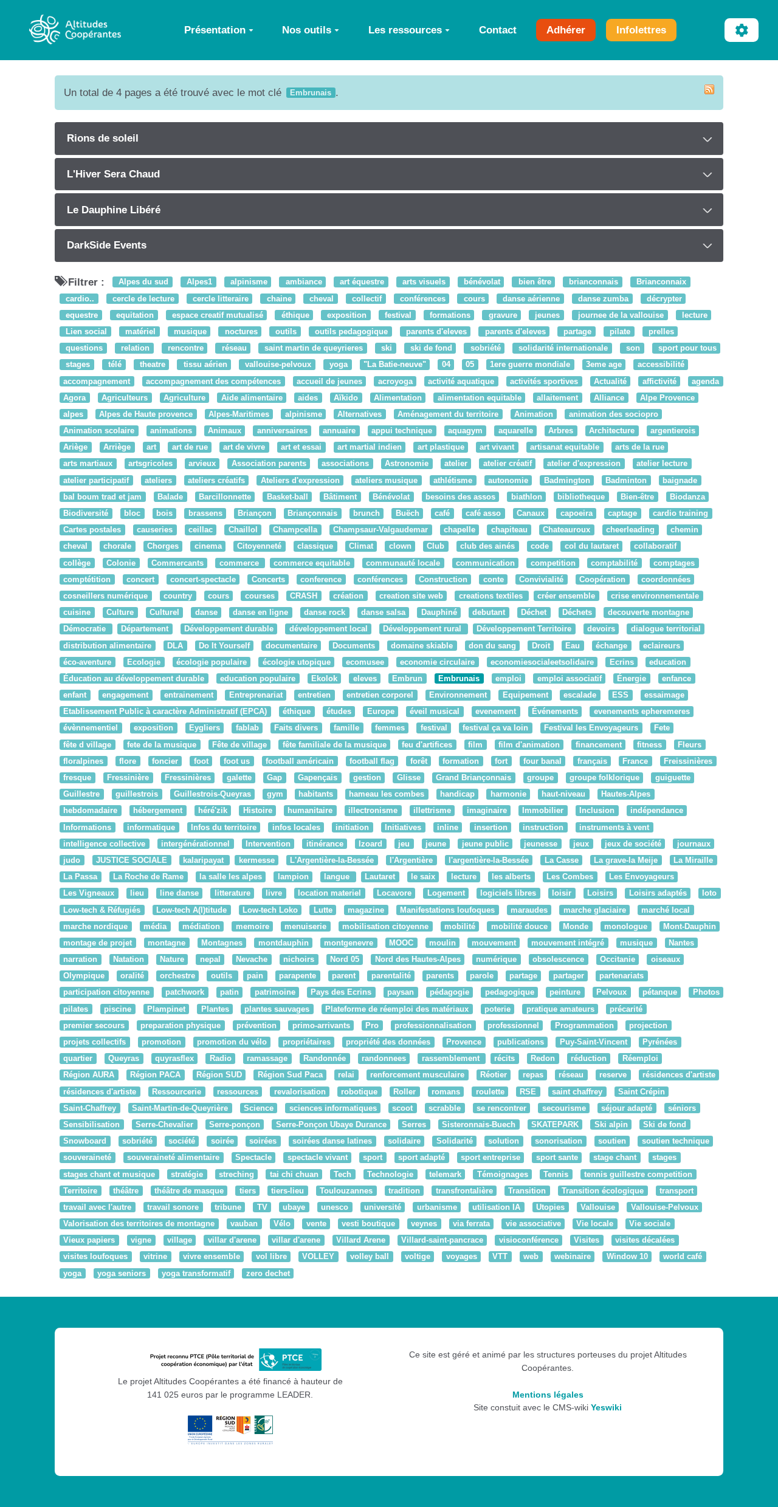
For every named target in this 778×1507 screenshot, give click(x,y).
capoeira (576, 513)
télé (114, 364)
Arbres (560, 430)
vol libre (271, 1257)
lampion (293, 876)
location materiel (329, 893)
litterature (232, 893)
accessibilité (661, 364)
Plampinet (166, 1009)
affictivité (659, 381)
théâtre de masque (189, 1190)
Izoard (370, 843)
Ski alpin (611, 1124)
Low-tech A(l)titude (191, 910)
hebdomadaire (90, 810)
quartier (77, 1058)
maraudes (529, 910)
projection (648, 1025)
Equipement (525, 694)
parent (344, 976)
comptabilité (614, 563)
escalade (579, 694)
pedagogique (509, 992)
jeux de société (633, 843)
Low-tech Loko (270, 910)
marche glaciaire (594, 910)
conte (493, 579)
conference (321, 579)
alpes (73, 414)
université (382, 1207)
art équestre (360, 282)
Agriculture (184, 397)
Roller (404, 1091)
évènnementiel (90, 728)
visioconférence (529, 1240)
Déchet (533, 612)
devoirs (601, 629)
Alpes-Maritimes (238, 414)
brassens (205, 513)
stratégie (187, 1174)
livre (274, 893)
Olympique (84, 976)
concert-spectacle (203, 579)
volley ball (369, 1257)
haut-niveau (563, 793)
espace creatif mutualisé (216, 315)
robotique (359, 1091)
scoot (402, 1108)
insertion (491, 827)
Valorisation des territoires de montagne (139, 1223)
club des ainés (487, 546)
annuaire (339, 430)
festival (396, 315)
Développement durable (229, 629)
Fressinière (128, 777)
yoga (337, 364)
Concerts (268, 579)
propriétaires (307, 1041)
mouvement (494, 942)
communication (485, 563)
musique (189, 331)
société (181, 1140)
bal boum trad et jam (102, 496)
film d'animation (529, 744)
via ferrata (471, 1223)
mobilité (459, 926)
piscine (117, 1009)
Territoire (80, 1190)
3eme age (604, 364)
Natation (128, 959)
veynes (424, 1223)
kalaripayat (204, 860)
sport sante (557, 1157)
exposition (346, 315)
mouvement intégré (567, 942)
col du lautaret (592, 546)
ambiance (302, 282)
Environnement (458, 694)
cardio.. (78, 298)
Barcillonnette (225, 496)
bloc (132, 513)
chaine (278, 298)
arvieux (202, 464)
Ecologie (143, 662)
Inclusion (596, 810)
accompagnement (96, 381)
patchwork (184, 992)
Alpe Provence (667, 397)
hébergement (157, 810)
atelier (455, 464)
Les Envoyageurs (641, 876)
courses (260, 595)
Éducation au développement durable (133, 678)
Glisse (409, 777)
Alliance (609, 397)
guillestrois (136, 793)
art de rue (190, 447)
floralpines (83, 761)
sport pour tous (686, 347)
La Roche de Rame (148, 876)
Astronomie (407, 464)
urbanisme (437, 1207)
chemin (684, 529)
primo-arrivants (321, 1025)
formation (460, 761)
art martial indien (369, 447)
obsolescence (558, 959)
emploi (508, 678)
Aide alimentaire (252, 397)
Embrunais (459, 678)
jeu (404, 843)
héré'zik (212, 810)
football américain (300, 761)
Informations (87, 827)
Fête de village (239, 744)
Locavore (394, 893)
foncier (165, 761)
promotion (161, 1041)
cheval (320, 298)
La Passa (80, 876)
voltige (417, 1257)
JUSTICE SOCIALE (131, 860)
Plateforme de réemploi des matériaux (397, 1009)
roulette (490, 1091)
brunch (366, 513)
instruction (543, 827)
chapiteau (509, 529)
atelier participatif (96, 480)
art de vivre (244, 447)
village (179, 1240)
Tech (342, 1174)
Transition (527, 1190)
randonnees (384, 1058)
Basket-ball (287, 496)
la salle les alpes (230, 876)
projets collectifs (94, 1041)
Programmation (584, 1025)
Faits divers (296, 728)
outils (285, 331)
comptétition (87, 579)
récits (504, 1058)
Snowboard (84, 1140)
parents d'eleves (435, 331)
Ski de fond (664, 1124)
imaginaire (487, 810)
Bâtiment (340, 496)
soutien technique (675, 1140)
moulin (442, 942)
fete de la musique (161, 744)
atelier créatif (507, 464)
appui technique (401, 430)
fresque (77, 777)
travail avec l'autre (97, 1207)
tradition (404, 1190)
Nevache (251, 959)
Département (144, 629)
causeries (155, 529)
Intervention (268, 843)
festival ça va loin (495, 728)
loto (709, 893)
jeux (581, 843)
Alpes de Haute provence (146, 414)
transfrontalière (464, 1190)
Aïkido (346, 397)
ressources (237, 1091)
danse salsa (383, 612)
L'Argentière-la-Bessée (332, 860)
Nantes (681, 942)
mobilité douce (519, 926)
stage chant (614, 1157)
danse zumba (602, 298)
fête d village (87, 744)
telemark (445, 1174)
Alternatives (359, 414)
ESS (620, 694)
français (592, 761)
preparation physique (180, 1025)
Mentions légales (548, 1394)
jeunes (546, 315)
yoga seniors (121, 1273)
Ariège (75, 447)
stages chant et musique (109, 1174)
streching (236, 1174)
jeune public (485, 843)
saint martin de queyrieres (312, 347)
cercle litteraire (219, 298)
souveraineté (87, 1157)
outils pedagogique (350, 331)
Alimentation (398, 397)
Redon (543, 1058)
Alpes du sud (142, 282)
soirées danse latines (332, 1140)
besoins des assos (460, 496)
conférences (422, 298)
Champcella (295, 529)
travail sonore (173, 1207)
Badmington (567, 480)
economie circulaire (437, 662)
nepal (210, 959)
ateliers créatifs (216, 480)
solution (503, 1140)
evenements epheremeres (642, 711)
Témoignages (502, 1174)
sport (372, 1157)
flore (127, 761)
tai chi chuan (294, 1174)
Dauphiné (439, 612)
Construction (443, 579)
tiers (247, 1190)
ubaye (294, 1207)
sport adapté (421, 1157)
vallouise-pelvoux (277, 364)
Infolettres (641, 29)
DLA (175, 645)
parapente (297, 976)
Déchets (577, 612)
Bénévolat (391, 496)
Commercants (177, 563)
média (155, 926)
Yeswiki (606, 1407)
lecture (693, 315)
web (531, 1257)
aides (308, 397)
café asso (483, 513)
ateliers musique (386, 480)
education (667, 662)
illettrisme (432, 810)
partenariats (621, 976)
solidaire (404, 1140)
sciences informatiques (333, 1108)
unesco (334, 1207)
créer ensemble (566, 595)
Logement (446, 893)
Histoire (257, 810)
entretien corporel (379, 694)
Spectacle (253, 1157)
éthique (294, 315)
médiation (201, 926)
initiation (352, 827)
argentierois (672, 430)
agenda (705, 381)
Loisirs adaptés (658, 893)
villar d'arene (232, 1240)
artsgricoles (150, 464)
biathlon (526, 496)
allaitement (557, 397)
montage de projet (97, 942)
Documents (353, 645)
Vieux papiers (89, 1240)
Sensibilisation (91, 1124)
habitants (315, 793)
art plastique (441, 447)
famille (346, 728)
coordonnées (665, 579)
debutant (488, 612)
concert (140, 579)
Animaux (224, 430)
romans (446, 1091)
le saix (423, 876)
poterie (497, 1009)
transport (676, 1190)
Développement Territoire (524, 629)
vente (316, 1223)
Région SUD (219, 1075)
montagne (166, 942)
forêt (418, 761)
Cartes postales (92, 529)
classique (315, 546)
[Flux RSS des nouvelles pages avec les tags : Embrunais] (709, 89)
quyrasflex (174, 1058)
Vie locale (594, 1223)
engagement (125, 694)
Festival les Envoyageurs (591, 728)
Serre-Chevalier (164, 1124)
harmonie (508, 793)
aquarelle (515, 430)
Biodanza (687, 496)
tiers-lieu (287, 1190)
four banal (542, 761)
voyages (461, 1257)
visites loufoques (95, 1257)
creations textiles (492, 595)
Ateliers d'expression (300, 480)
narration (80, 959)
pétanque (659, 992)
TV (262, 1207)
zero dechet (268, 1273)
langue (338, 876)
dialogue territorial (666, 629)
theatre (151, 364)
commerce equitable (312, 563)
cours (473, 298)
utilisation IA (496, 1207)
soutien (612, 1140)
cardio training (680, 513)
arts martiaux (87, 464)
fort (501, 761)
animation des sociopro (613, 414)
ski (385, 347)
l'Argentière (411, 860)
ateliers (158, 480)
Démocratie (85, 629)
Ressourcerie (176, 1091)
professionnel (513, 1025)
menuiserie (305, 926)
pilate (618, 331)
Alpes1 (198, 282)
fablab (247, 728)
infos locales (296, 827)
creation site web (411, 595)
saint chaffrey (577, 1091)
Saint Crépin (641, 1091)
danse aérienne (530, 298)
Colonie (121, 563)
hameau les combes (386, 793)
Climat (361, 546)
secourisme (564, 1108)
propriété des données (388, 1041)
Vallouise (597, 1207)
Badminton (626, 480)
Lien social (85, 331)
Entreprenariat (256, 694)
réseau (233, 347)
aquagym (465, 430)
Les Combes (569, 876)
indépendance (656, 810)
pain (255, 976)
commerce (240, 563)
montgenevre (348, 942)
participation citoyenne (106, 992)
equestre (80, 315)
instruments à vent (614, 827)
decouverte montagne (648, 612)
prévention (256, 1025)
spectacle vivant (317, 1157)
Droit (541, 645)
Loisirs (600, 893)
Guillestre (81, 793)
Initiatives (403, 827)
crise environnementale (655, 595)
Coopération (602, 579)
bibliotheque (581, 496)
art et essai (301, 447)
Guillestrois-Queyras (212, 793)
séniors (682, 1108)
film (475, 744)
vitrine (155, 1257)
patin (229, 992)
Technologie (390, 1174)
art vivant (497, 447)
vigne (141, 1240)
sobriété (484, 347)
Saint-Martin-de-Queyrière (180, 1108)
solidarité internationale (562, 347)
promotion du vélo (232, 1041)
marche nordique (95, 926)
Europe (380, 711)
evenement (495, 711)
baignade (680, 480)
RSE (528, 1091)
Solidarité (454, 1140)
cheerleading (630, 529)
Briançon (255, 513)
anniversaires (282, 430)
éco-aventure (87, 662)
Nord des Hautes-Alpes (418, 959)
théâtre (126, 1190)
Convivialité (541, 579)
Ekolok (324, 678)
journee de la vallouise (620, 315)
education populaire (257, 678)
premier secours (94, 1025)
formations (448, 315)
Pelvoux (611, 992)
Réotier (493, 1075)
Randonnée (324, 1058)
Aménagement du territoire (448, 414)
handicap (457, 793)
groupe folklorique (604, 777)
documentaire (291, 645)
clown (400, 546)
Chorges (163, 546)
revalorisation (300, 1091)
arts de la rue (639, 447)
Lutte (323, 910)
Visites (586, 1240)
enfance (676, 678)
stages (76, 364)
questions (83, 347)
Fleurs (689, 744)
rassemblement (452, 1058)
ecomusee (365, 662)
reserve (613, 1075)
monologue (625, 926)
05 (470, 364)
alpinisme (247, 282)
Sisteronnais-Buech (478, 1124)
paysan (400, 992)
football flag (371, 761)
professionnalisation (433, 1025)
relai (346, 1075)
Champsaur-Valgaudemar (380, 529)
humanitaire (309, 810)
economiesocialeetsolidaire (542, 662)
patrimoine (275, 992)
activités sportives (544, 381)
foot (201, 761)
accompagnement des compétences (213, 381)
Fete (662, 728)
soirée (222, 1140)
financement (599, 744)
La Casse (562, 860)
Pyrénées (659, 1041)
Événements (555, 711)
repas (533, 1075)
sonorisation (558, 1140)
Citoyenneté (259, 546)
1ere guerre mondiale (530, 364)
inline (447, 827)
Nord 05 (344, 959)
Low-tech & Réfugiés (101, 910)
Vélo (282, 1223)
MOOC (401, 942)
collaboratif (655, 546)
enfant (74, 694)
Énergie (631, 678)
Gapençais (317, 777)
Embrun (407, 678)
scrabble (445, 1108)
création (348, 595)
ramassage (267, 1058)
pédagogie (449, 992)
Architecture (612, 430)
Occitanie (617, 959)
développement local (328, 629)
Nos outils (306, 29)
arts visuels (423, 282)
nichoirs (298, 959)
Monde (575, 926)
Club (435, 546)
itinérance (324, 843)
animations (171, 430)
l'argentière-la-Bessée (489, 860)
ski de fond (430, 347)
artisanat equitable (564, 447)
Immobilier (542, 810)
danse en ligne (260, 612)
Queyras (123, 1058)
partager (568, 976)
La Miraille (693, 860)
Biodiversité (85, 513)
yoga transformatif (196, 1273)
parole (482, 976)
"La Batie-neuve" (394, 364)
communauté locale (403, 563)
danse (206, 612)
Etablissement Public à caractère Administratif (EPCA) (165, 711)
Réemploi (640, 1058)
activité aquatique (461, 381)
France (635, 761)
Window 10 (627, 1257)
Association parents (269, 464)
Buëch (407, 513)
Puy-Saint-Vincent (593, 1041)
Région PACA (155, 1075)
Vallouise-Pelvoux (664, 1207)
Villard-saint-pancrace (442, 1240)
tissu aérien (204, 364)
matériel (139, 331)
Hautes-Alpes (625, 793)
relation (134, 347)
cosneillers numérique (105, 595)
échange (611, 645)
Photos (706, 992)
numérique (496, 959)
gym (275, 793)
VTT (500, 1257)
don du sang (492, 645)
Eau (572, 645)
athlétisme (452, 480)
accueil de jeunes (329, 381)
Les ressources (405, 29)
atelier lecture (661, 464)
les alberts (511, 876)
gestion (367, 777)
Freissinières (688, 761)
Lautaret (380, 876)
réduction (589, 1058)
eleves (365, 678)
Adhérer (565, 29)
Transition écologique (603, 1190)
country (178, 595)
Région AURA (88, 1075)
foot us (237, 761)
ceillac (200, 529)
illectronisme (373, 810)
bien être (533, 282)
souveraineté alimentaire (173, 1157)
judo (71, 860)
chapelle (459, 529)
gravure (501, 315)
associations (345, 464)
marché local (665, 910)
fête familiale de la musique (335, 744)
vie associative (533, 1223)
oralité (132, 976)
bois (164, 513)
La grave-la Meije (626, 860)
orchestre (177, 976)
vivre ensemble (211, 1257)
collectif (365, 298)
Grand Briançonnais (473, 777)
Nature (172, 959)
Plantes (215, 1009)
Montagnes (222, 942)
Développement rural (423, 629)
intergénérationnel (195, 843)
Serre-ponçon (234, 1124)
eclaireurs (661, 645)
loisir (561, 893)
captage (622, 513)
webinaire (572, 1257)
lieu (137, 893)
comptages (674, 563)
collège (77, 563)
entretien (314, 694)
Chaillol (243, 529)
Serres (414, 1124)
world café (682, 1257)
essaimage (664, 694)
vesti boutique (368, 1223)
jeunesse (540, 843)
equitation (134, 315)
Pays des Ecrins (341, 992)
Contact (498, 29)
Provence (463, 1041)
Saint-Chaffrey (89, 1108)
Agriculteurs (125, 397)
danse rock (324, 612)
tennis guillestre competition (638, 1174)
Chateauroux (566, 529)
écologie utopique (297, 662)
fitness (649, 744)
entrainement (188, 694)
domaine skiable (422, 645)
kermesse (257, 860)
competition (553, 563)
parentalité (391, 976)
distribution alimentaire (107, 645)
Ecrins (622, 662)
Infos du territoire (223, 827)
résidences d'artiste (678, 1075)
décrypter (663, 298)
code (540, 546)
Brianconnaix (660, 282)
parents (440, 976)
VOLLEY (318, 1257)
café (442, 513)
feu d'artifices (427, 744)
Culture (120, 612)
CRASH (303, 595)
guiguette (672, 777)
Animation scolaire (98, 430)
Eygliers (204, 728)
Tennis (555, 1174)
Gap (274, 777)
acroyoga (395, 381)
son (632, 347)
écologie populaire (211, 662)
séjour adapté (626, 1108)
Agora (74, 397)
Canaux (531, 513)
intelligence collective (104, 843)
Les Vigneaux (88, 893)
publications (520, 1041)
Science (259, 1108)
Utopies (550, 1207)
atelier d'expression (584, 464)
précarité (626, 1009)
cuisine (77, 612)
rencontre (184, 347)
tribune (228, 1207)
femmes (390, 728)
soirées (263, 1140)
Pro (372, 1025)
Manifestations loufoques (447, 910)
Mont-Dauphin (689, 926)
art (151, 447)
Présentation (215, 29)
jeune (435, 843)
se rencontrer (501, 1108)
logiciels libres (508, 893)
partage (576, 331)
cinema (208, 546)
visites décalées (645, 1240)
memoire (252, 926)
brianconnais (592, 282)
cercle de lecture (142, 298)
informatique (151, 827)
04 (446, 364)
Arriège (117, 447)
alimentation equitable (480, 397)
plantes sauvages (276, 1009)
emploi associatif (569, 678)
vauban (244, 1223)
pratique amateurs (560, 1009)
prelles (660, 331)
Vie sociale (649, 1223)
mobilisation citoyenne (385, 926)
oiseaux (665, 959)
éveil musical (435, 711)
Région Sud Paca (290, 1075)
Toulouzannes (346, 1190)
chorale (117, 546)
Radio (221, 1058)
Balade (170, 496)
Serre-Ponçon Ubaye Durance (331, 1124)
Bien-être (637, 496)
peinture (564, 992)
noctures (240, 331)
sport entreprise (490, 1157)
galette (239, 777)
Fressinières (188, 777)
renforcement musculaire (417, 1075)
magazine (366, 910)
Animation (533, 414)
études (338, 711)
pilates (75, 1009)
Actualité (610, 381)
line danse (179, 893)
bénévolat (480, 282)
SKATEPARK (555, 1124)
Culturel (164, 612)
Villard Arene (360, 1240)
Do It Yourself (224, 645)
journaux (694, 843)
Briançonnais (312, 513)
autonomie (508, 480)
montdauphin (283, 942)
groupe (540, 777)
